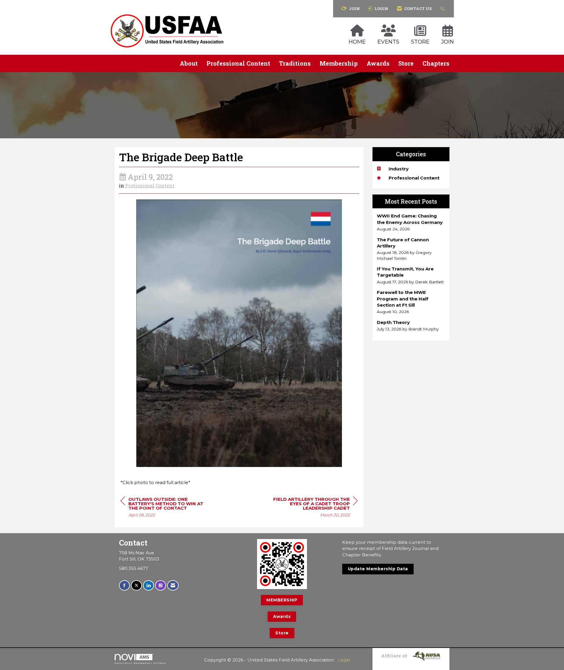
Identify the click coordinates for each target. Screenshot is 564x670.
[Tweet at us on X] (136, 585)
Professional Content (238, 63)
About (189, 63)
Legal (344, 660)
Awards (378, 63)
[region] (314, 508)
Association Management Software (140, 663)
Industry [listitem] (399, 169)
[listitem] (411, 222)
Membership (339, 63)
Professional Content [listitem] (414, 178)
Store (406, 63)
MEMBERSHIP (281, 600)
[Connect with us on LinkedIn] (148, 585)
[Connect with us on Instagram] (160, 585)
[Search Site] (443, 8)
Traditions (295, 63)
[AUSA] (426, 655)
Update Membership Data (378, 568)
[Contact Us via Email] (173, 585)
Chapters (435, 63)
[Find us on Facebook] (124, 585)
